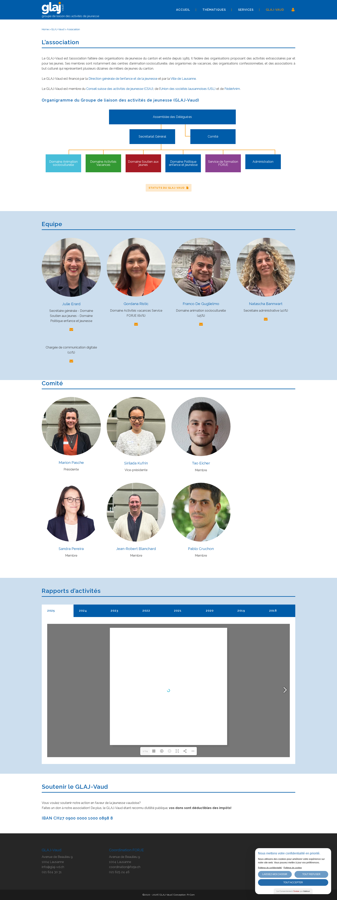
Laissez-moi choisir (274, 874)
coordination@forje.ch (124, 867)
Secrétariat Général (152, 136)
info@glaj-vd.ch (53, 867)
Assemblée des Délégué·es (172, 117)
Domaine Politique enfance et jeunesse (183, 163)
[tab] (58, 611)
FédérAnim (232, 89)
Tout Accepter (293, 882)
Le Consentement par (293, 891)
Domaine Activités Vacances (103, 163)
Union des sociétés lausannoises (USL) (188, 89)
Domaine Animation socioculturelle (63, 163)
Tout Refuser (311, 874)
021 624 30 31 (52, 872)
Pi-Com (191, 894)
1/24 (145, 751)
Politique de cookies (293, 867)
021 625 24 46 (119, 872)
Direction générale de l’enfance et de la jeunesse (123, 78)
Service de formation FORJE (223, 163)
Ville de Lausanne (183, 78)
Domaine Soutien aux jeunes (143, 163)
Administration (263, 162)
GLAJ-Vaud (57, 29)
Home (45, 29)
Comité (213, 136)
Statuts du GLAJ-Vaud (166, 187)
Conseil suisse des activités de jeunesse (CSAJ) (119, 89)
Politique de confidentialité (270, 867)
